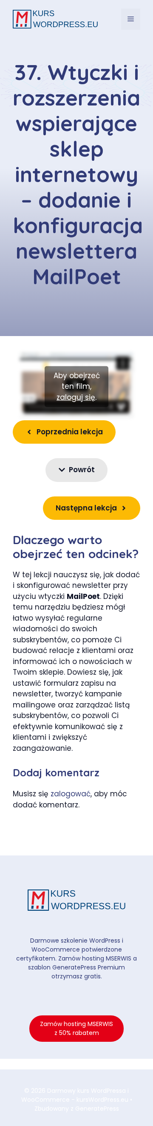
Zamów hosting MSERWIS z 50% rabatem (76, 1028)
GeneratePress (97, 1108)
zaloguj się (76, 397)
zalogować (71, 794)
